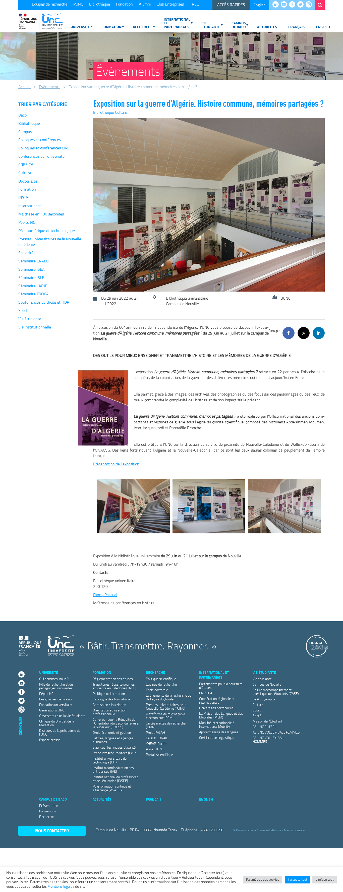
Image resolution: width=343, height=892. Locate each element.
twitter (302, 5)
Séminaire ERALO (33, 261)
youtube (285, 5)
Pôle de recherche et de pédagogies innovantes (56, 686)
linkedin (277, 5)
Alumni (145, 4)
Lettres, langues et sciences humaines (113, 740)
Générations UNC (51, 710)
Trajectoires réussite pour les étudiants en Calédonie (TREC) (114, 686)
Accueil (24, 86)
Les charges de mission (56, 699)
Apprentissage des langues (218, 732)
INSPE (23, 197)
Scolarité (25, 252)
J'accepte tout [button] (297, 879)
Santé (257, 715)
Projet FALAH (155, 732)
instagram (310, 5)
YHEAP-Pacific (156, 743)
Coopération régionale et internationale (217, 700)
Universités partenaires (216, 707)
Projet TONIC (155, 749)
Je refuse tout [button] (324, 879)
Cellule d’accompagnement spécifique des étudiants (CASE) (276, 691)
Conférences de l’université (41, 156)
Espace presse (50, 739)
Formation (111, 26)
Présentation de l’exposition (116, 464)
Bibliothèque (99, 4)
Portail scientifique (159, 754)
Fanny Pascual (105, 594)
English (259, 5)
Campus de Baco (239, 24)
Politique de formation (109, 693)
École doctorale (157, 689)
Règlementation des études (113, 678)
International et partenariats (177, 22)
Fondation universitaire (56, 704)
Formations (47, 811)
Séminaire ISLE (31, 277)
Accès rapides (231, 4)
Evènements (49, 86)
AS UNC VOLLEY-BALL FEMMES (276, 732)
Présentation (48, 805)
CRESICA (25, 164)
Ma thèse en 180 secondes (41, 214)
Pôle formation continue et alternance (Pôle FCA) (112, 788)
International (29, 205)
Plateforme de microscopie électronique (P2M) (165, 715)
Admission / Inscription (109, 704)
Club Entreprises (170, 4)
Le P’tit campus (264, 699)
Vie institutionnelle (34, 327)
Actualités (267, 26)
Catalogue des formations (111, 699)
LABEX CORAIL (157, 738)
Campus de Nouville (267, 684)
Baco (22, 115)
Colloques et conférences (39, 139)
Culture (24, 173)
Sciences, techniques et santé (114, 747)
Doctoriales (27, 181)
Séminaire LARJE (32, 286)
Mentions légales (295, 830)
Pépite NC (26, 222)
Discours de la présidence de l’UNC (59, 732)
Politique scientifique (161, 678)
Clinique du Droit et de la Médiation (56, 723)
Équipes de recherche (49, 4)
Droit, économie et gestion (112, 732)
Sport (23, 310)
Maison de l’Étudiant (267, 721)
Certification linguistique (216, 737)
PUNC (78, 4)
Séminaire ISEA (31, 269)
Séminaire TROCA (33, 294)
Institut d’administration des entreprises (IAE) (113, 769)
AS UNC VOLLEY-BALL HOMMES (269, 739)
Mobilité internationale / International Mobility (216, 724)
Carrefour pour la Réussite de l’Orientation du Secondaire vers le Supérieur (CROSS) (116, 723)
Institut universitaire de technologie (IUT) (110, 760)
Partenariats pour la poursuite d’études (221, 685)
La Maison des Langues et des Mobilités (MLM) (221, 715)
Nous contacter (52, 830)
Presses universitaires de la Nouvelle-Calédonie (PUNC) (166, 706)
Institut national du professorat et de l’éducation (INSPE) (115, 778)
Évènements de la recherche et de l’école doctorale (168, 697)
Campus (25, 131)
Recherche (142, 26)
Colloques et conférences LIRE (44, 148)
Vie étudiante (210, 24)
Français (296, 26)
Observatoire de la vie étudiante (62, 715)
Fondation (124, 4)
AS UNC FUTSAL (264, 726)
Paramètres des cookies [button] (262, 879)
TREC (194, 4)
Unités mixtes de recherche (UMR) (166, 725)
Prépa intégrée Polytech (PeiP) (115, 752)
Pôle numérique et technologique (46, 230)
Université (80, 26)
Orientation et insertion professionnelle (109, 712)
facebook (293, 5)
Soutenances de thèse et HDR (43, 302)
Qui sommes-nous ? (54, 678)
